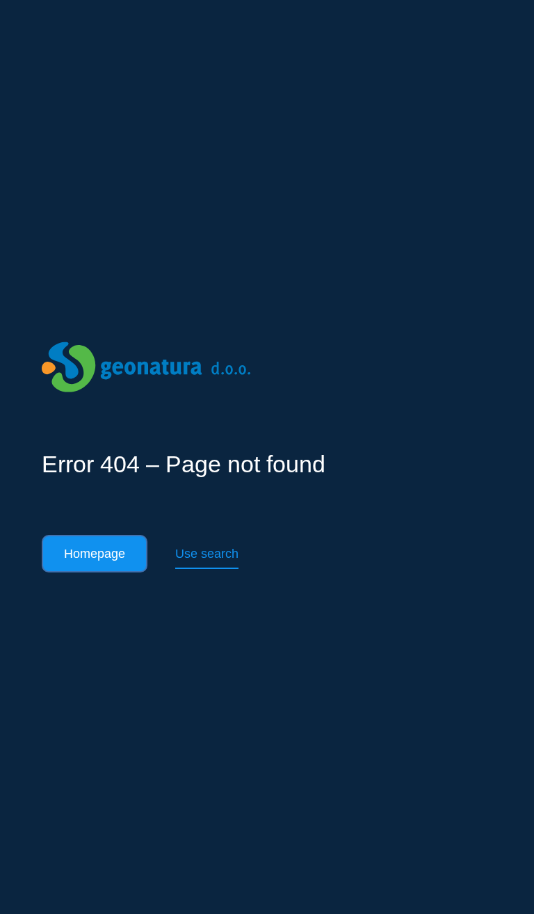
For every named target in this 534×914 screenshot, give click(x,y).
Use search (206, 554)
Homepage (94, 554)
